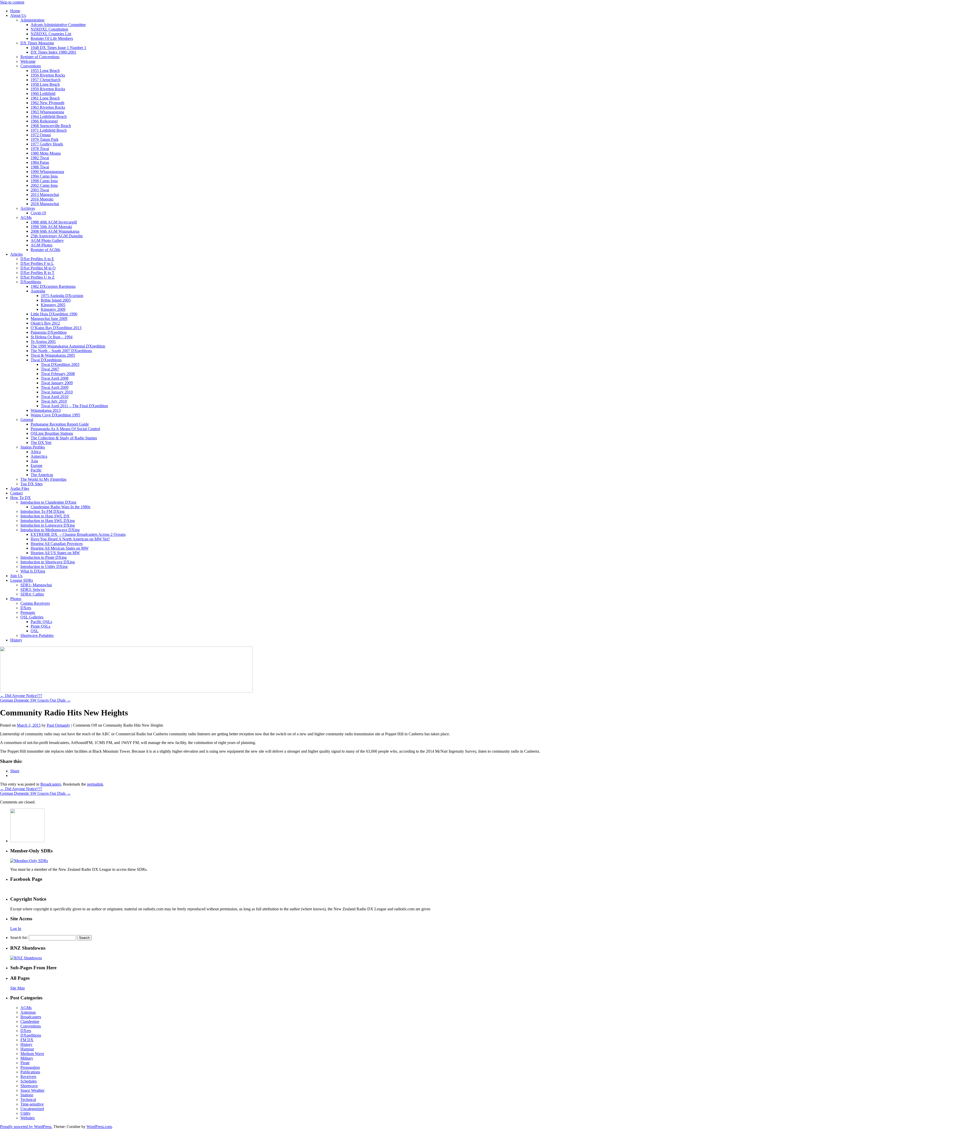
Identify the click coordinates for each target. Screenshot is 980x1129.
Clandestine (29, 1021)
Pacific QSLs (41, 621)
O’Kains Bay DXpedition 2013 (56, 328)
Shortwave (29, 1086)
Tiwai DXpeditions (46, 360)
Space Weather (32, 1090)
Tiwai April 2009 (54, 387)
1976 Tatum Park (44, 139)
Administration (32, 20)
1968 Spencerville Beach (51, 125)
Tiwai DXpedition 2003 (60, 364)
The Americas (42, 475)
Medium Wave (32, 1053)
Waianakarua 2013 (46, 410)
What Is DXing (32, 571)
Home (15, 11)
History (16, 640)
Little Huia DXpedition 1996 (54, 314)
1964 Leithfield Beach (49, 116)
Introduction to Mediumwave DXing (50, 530)
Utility (25, 1113)
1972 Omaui (41, 135)
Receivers (28, 1076)
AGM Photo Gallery (47, 240)
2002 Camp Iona (44, 185)
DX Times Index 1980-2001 (53, 52)
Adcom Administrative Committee (58, 24)
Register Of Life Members (52, 38)
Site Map (17, 988)
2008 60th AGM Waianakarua (55, 231)
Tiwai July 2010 (54, 401)
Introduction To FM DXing (42, 511)
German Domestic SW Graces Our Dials (35, 700)
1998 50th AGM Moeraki (51, 227)
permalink (95, 784)
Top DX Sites (31, 484)
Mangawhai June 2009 (49, 318)
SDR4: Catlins (32, 594)
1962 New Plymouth (47, 103)
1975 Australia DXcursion (62, 295)
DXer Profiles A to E (37, 259)
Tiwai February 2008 (58, 373)
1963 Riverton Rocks (48, 107)
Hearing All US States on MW (55, 553)
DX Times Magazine (37, 43)
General (26, 419)
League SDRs (21, 580)
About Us (18, 15)
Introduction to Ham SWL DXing (47, 520)
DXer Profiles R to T (37, 272)
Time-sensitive (32, 1104)
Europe (36, 465)
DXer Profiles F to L (37, 263)
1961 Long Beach (45, 98)
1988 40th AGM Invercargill (54, 222)
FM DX (26, 1040)
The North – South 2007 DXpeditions (61, 351)
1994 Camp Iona (44, 176)
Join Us (16, 576)
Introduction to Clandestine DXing (48, 502)
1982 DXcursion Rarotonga (53, 286)
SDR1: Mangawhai (36, 585)
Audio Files (19, 488)
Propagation (30, 1067)
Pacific (36, 470)
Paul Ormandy (58, 725)
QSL (35, 631)
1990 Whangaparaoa (47, 171)
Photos (15, 599)
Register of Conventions (39, 57)
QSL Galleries (31, 617)
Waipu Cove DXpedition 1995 (55, 415)
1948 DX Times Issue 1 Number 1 (58, 47)
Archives (27, 208)
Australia (38, 291)
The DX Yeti (41, 442)
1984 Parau (40, 162)
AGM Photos (41, 245)
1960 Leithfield (43, 93)
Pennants (27, 612)
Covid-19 (38, 213)
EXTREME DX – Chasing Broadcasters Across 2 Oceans (78, 534)
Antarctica (39, 456)
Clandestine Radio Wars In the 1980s (60, 507)
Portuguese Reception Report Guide (60, 424)
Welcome (27, 61)
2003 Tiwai (40, 190)
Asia (34, 461)
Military (26, 1058)
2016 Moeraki (42, 199)
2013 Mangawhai (45, 194)
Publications (30, 1072)
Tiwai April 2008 (54, 378)
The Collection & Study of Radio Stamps (64, 438)
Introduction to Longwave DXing (47, 525)
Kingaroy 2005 (53, 305)
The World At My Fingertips (43, 479)
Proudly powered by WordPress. (26, 1126)
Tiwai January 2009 (57, 383)
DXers (25, 608)
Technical (28, 1099)
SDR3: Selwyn (32, 589)
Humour (27, 1049)
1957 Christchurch (45, 80)
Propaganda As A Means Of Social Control (65, 429)
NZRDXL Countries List (51, 34)
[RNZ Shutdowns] (26, 958)
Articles (16, 254)
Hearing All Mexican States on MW (60, 548)
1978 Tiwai (40, 148)
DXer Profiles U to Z (37, 277)
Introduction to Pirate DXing (43, 557)
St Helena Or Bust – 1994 (51, 337)
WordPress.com (99, 1126)
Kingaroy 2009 (53, 309)
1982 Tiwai (40, 158)
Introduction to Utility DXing (44, 566)
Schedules (28, 1081)
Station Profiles (32, 447)
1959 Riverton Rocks (48, 89)
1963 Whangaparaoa (47, 112)
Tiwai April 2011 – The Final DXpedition (74, 406)
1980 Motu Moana (46, 153)
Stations (26, 1095)
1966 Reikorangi (44, 121)
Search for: (19, 937)
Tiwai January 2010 (57, 392)
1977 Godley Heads (47, 144)
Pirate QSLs (40, 626)
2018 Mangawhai (45, 204)
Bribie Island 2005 (56, 300)
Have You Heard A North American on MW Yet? (70, 539)
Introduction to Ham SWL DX (45, 516)
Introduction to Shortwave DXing (47, 562)
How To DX (20, 497)
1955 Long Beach (45, 70)
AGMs (26, 217)
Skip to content (12, 2)
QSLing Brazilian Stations (52, 433)
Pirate (25, 1063)
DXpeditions (30, 282)
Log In (15, 928)
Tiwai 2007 (50, 369)
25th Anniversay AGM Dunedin (57, 236)
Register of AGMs (45, 249)
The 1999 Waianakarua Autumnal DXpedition (68, 346)
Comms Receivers (35, 603)
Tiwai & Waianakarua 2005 (53, 355)
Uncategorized (32, 1109)
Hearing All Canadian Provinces (57, 543)
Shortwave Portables (37, 635)
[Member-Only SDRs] (29, 861)
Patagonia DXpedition (49, 332)
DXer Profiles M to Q (38, 268)
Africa (36, 452)
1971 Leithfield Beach (49, 130)
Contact (16, 493)
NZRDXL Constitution (49, 29)
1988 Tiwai (40, 167)
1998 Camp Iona (44, 181)
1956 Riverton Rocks (48, 75)
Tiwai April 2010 (54, 396)
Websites (27, 1118)
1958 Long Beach (45, 84)
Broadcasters (50, 784)
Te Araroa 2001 (43, 341)
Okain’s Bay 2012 (45, 323)
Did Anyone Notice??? (21, 695)
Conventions (30, 66)
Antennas (28, 1012)
